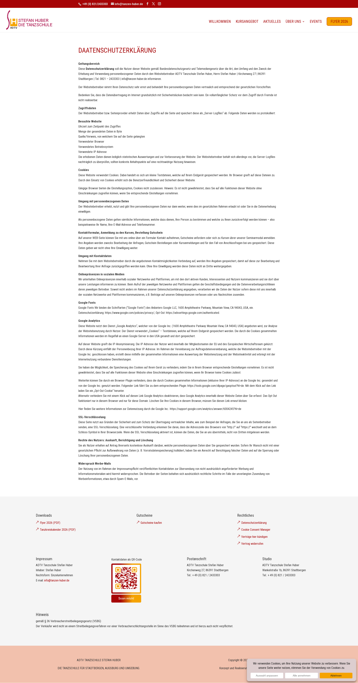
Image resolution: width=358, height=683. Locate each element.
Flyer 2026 (339, 21)
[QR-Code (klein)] (126, 601)
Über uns (293, 22)
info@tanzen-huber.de (56, 580)
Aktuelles (272, 22)
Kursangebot (247, 22)
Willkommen (220, 22)
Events (316, 22)
